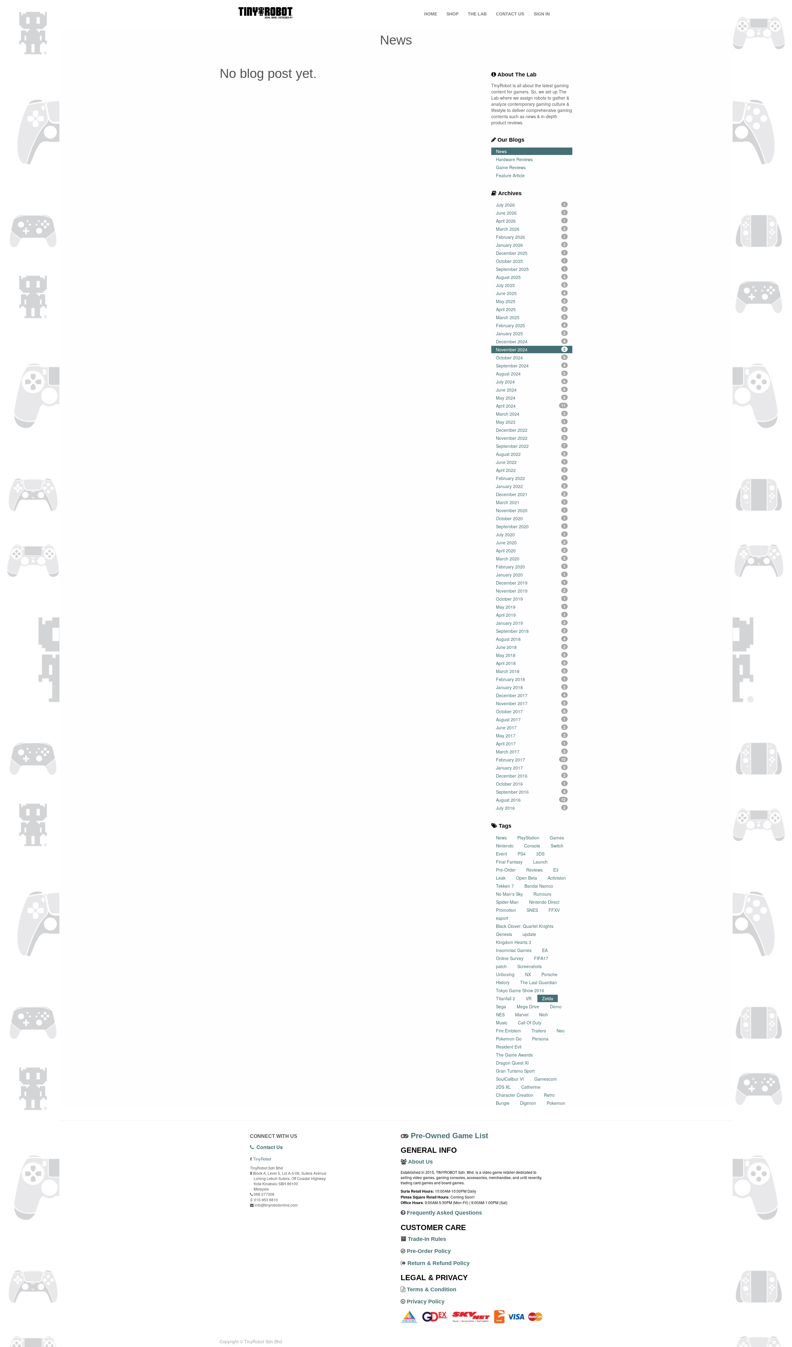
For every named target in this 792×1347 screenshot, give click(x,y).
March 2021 (531, 502)
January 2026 (531, 245)
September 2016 (531, 792)
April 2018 (531, 663)
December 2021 (531, 494)
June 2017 (531, 727)
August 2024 (531, 374)
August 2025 (531, 277)
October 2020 (531, 518)
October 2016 (531, 784)
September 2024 (531, 365)
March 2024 (531, 414)
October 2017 (531, 711)
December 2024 (531, 341)
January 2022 (531, 486)
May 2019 (531, 607)
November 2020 (531, 510)
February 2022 (531, 478)
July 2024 (531, 382)
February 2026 (531, 237)
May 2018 (531, 655)
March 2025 (531, 317)
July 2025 (531, 285)
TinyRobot (262, 1159)
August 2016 (531, 800)
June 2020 (531, 542)
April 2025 (531, 309)
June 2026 (531, 213)
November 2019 (531, 591)
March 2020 (531, 559)
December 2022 (531, 430)
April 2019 (531, 615)
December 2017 (531, 695)
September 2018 (531, 631)
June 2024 (531, 390)
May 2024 (531, 398)
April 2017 (531, 743)
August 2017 (531, 719)
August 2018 (531, 639)
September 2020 (531, 526)
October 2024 (531, 357)
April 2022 (531, 470)
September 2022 (531, 446)
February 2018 (531, 679)
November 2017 (531, 703)
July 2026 (531, 205)
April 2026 (531, 221)
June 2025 (531, 293)
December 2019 (531, 583)
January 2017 (531, 768)
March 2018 (531, 671)
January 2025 (531, 333)
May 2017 (531, 735)
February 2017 (531, 760)
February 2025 (531, 325)
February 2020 (531, 567)
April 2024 (531, 406)
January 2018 (531, 687)
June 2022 (531, 462)
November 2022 (531, 438)
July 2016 (531, 808)
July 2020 (531, 534)
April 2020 (531, 550)
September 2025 (531, 269)
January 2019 (531, 623)
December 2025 (531, 253)
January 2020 (531, 575)
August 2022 (531, 454)
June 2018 (531, 647)
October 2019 (531, 599)
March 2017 (531, 752)
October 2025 (531, 261)
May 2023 (531, 422)
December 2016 (531, 776)
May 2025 (531, 301)
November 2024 (531, 349)
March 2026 (531, 229)
